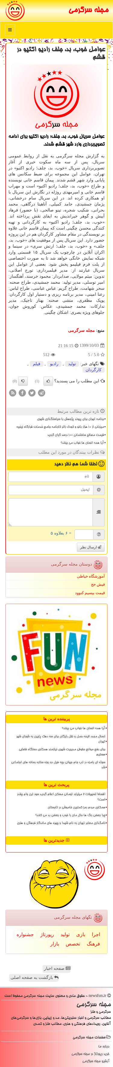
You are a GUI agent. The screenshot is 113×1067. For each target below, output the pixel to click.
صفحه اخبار (55, 968)
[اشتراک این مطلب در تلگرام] (41, 392)
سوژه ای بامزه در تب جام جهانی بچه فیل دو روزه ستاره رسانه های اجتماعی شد (58, 765)
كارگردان (94, 370)
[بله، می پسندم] (48, 381)
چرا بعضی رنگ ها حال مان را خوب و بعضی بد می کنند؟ (70, 815)
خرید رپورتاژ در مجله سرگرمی (90, 1054)
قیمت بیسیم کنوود (90, 593)
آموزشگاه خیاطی (91, 576)
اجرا (96, 934)
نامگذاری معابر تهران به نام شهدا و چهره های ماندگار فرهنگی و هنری (61, 823)
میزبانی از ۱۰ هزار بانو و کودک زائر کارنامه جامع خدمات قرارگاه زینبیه (60, 427)
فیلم (36, 364)
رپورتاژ (47, 934)
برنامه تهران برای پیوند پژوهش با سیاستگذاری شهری (70, 419)
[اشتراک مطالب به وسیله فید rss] (12, 392)
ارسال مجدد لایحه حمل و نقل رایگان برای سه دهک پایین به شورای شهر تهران (60, 739)
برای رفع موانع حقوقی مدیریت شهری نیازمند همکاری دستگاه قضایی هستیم (62, 752)
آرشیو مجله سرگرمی (95, 1061)
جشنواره (25, 934)
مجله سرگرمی (88, 10)
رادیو (54, 364)
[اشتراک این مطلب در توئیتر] (32, 392)
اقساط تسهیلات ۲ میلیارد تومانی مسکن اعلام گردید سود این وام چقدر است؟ (61, 797)
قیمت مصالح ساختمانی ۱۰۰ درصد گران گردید (75, 435)
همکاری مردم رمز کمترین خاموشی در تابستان (76, 808)
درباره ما (103, 1047)
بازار (54, 943)
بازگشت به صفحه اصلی (32, 977)
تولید (72, 364)
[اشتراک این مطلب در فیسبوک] (22, 392)
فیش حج (98, 584)
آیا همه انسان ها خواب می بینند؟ (82, 443)
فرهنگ (93, 943)
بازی (80, 934)
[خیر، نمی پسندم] (23, 381)
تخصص (73, 943)
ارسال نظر (89, 547)
